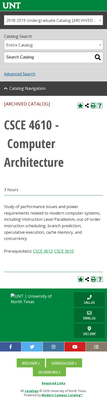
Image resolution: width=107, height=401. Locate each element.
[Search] (98, 57)
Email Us (85, 315)
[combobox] (53, 20)
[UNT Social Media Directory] (96, 346)
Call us (84, 299)
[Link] (11, 5)
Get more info (48, 372)
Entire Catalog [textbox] (19, 45)
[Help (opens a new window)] (100, 105)
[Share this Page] (87, 105)
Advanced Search (19, 74)
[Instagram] (53, 346)
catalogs (32, 391)
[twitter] (32, 346)
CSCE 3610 (64, 251)
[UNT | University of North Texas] (35, 298)
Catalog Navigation (27, 88)
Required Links (53, 383)
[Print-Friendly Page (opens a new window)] (93, 105)
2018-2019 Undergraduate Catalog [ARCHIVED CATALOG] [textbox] (54, 20)
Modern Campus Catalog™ (62, 395)
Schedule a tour (63, 363)
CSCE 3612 (43, 251)
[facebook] (10, 346)
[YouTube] (75, 346)
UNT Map (89, 333)
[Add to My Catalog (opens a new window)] (80, 105)
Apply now (29, 363)
